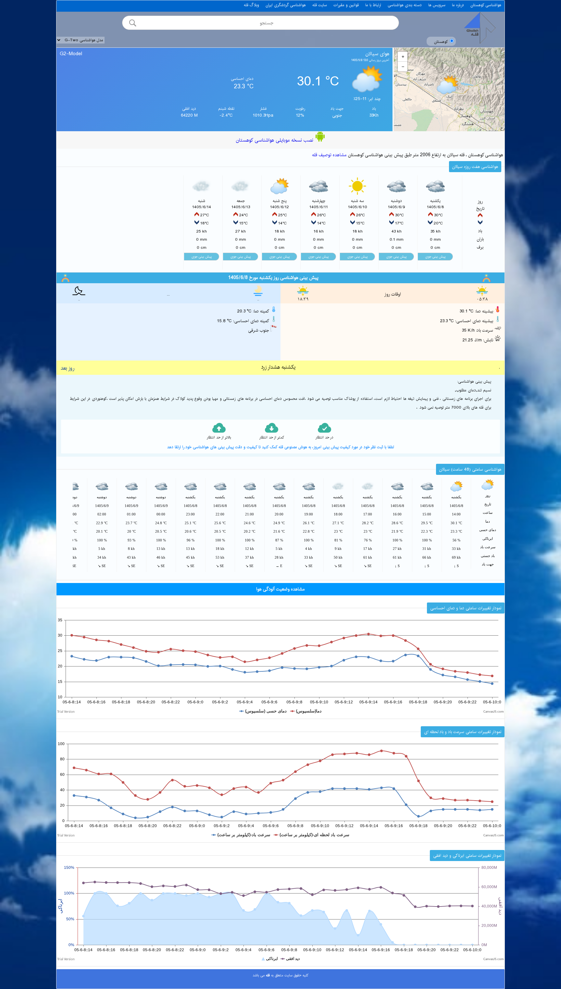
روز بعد (67, 368)
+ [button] (403, 56)
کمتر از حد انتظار (271, 437)
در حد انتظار (324, 437)
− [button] (403, 66)
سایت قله (319, 5)
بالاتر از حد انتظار (219, 437)
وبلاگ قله (251, 5)
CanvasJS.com (493, 712)
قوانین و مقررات (346, 5)
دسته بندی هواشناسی (405, 5)
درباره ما (458, 5)
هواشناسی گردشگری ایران (286, 5)
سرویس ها (436, 5)
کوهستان (441, 42)
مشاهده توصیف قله (329, 155)
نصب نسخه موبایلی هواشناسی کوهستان (275, 140)
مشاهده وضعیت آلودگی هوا (280, 589)
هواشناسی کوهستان (485, 5)
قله (267, 975)
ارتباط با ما (373, 5)
